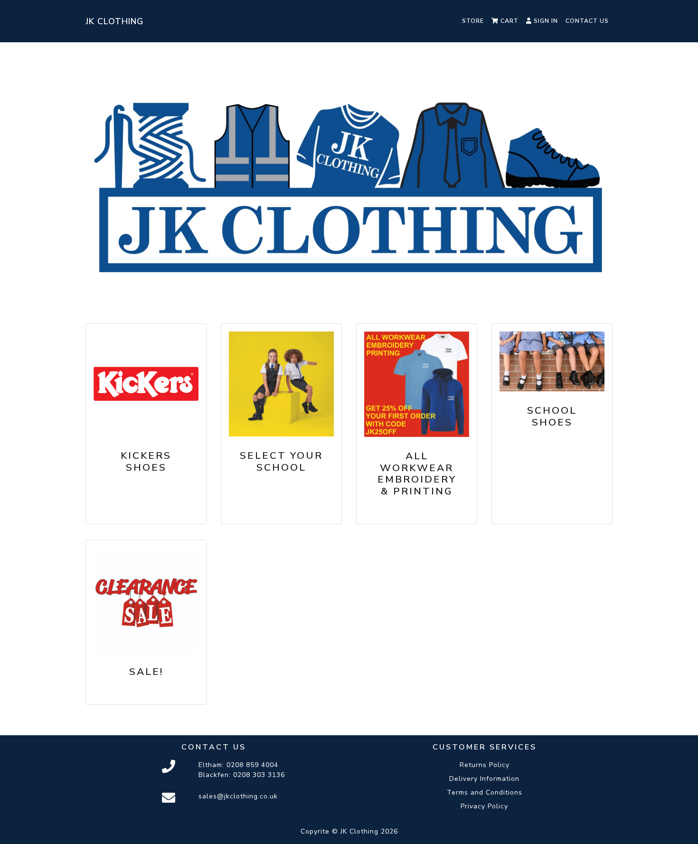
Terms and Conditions (484, 792)
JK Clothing (114, 21)
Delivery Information (484, 778)
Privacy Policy (484, 806)
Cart (509, 21)
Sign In (545, 21)
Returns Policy (484, 764)
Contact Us (587, 21)
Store (473, 21)
